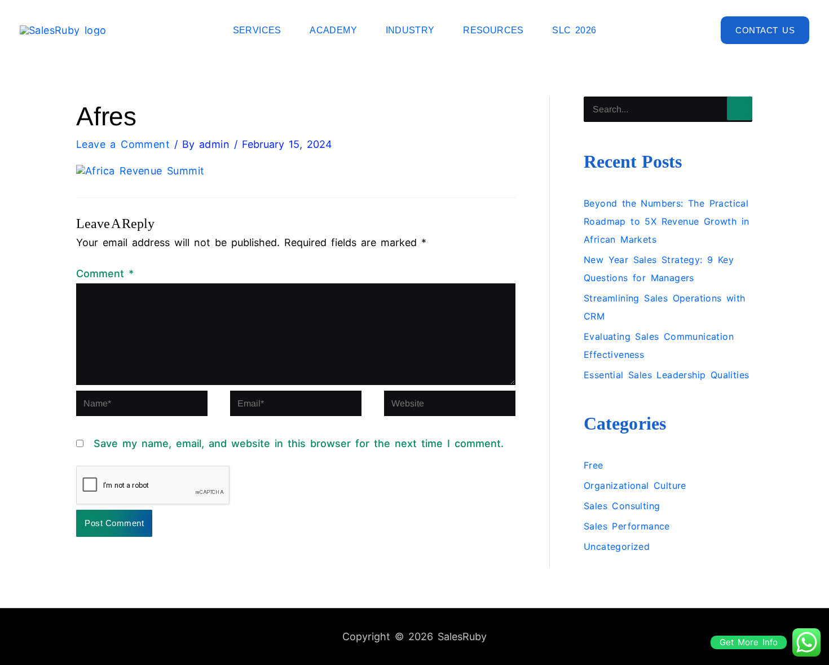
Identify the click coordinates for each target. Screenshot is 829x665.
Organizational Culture (635, 485)
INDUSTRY (410, 30)
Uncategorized (617, 546)
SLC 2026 (574, 30)
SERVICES (257, 30)
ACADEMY (333, 30)
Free (593, 465)
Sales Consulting (622, 505)
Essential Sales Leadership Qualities (666, 374)
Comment (105, 273)
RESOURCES (493, 30)
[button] (765, 30)
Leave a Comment (123, 144)
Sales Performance (627, 526)
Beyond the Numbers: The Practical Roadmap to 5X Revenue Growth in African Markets (666, 221)
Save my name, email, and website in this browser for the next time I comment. (299, 443)
